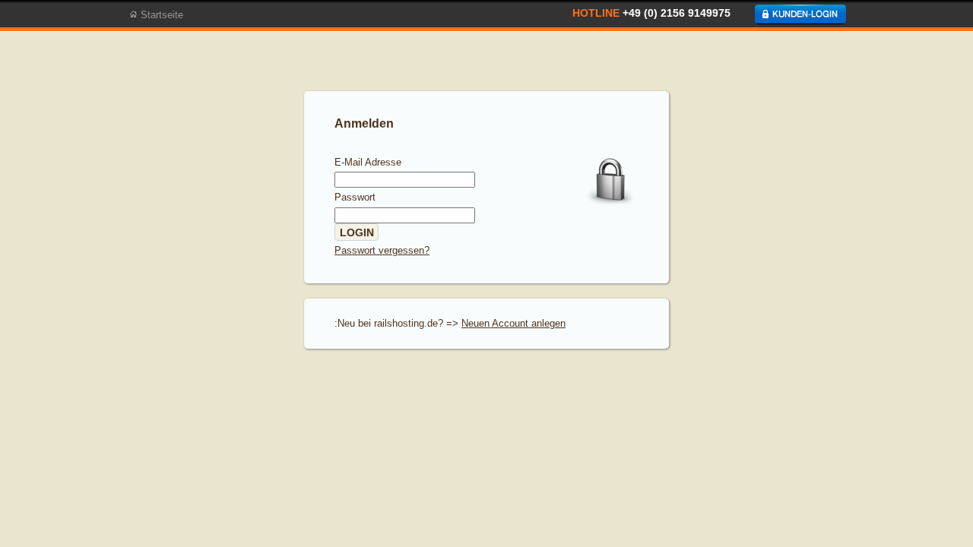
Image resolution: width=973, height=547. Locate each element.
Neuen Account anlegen (513, 323)
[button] (356, 232)
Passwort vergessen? (381, 250)
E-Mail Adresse (367, 162)
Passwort (355, 197)
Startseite (160, 15)
